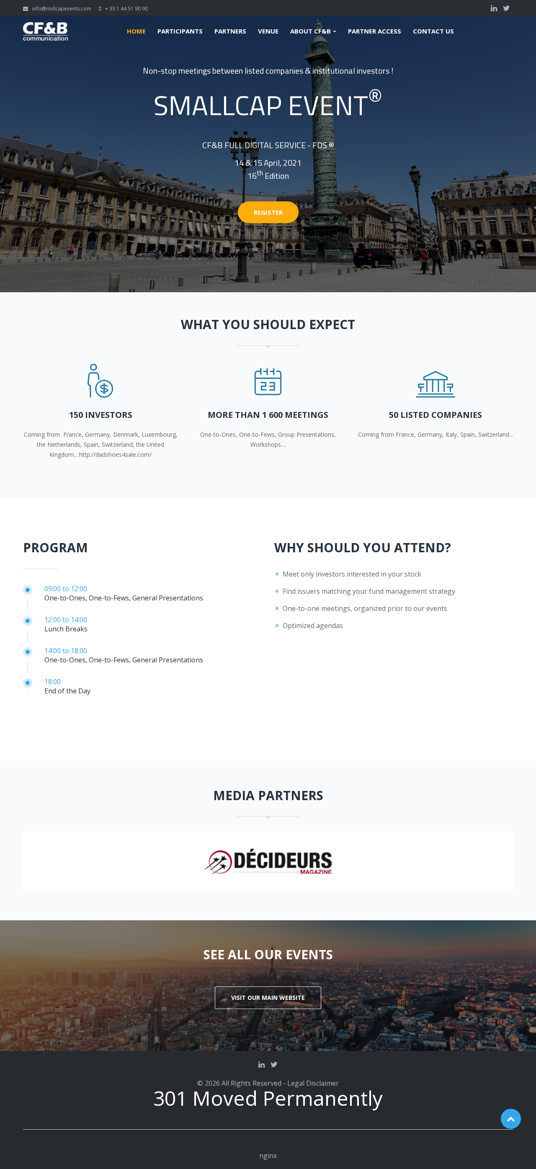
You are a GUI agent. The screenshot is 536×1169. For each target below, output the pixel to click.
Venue (268, 31)
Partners (230, 31)
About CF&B (310, 31)
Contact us (433, 31)
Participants (180, 31)
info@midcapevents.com (61, 8)
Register (268, 212)
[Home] (45, 27)
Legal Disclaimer (313, 1083)
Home (136, 31)
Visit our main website (268, 998)
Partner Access (374, 31)
